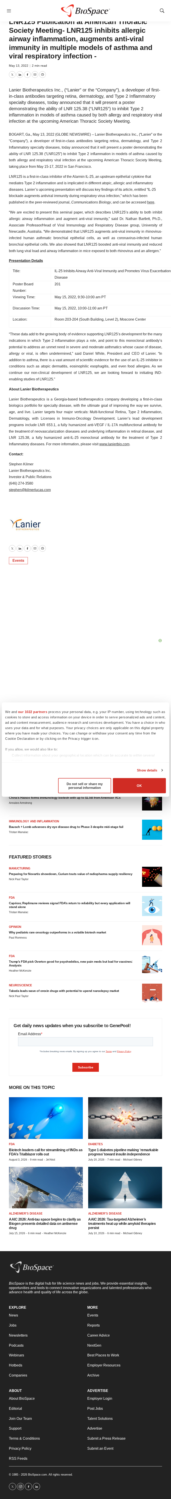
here (150, 202)
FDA (12, 897)
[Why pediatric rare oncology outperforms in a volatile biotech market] (152, 935)
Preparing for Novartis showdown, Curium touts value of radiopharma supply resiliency (70, 874)
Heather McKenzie (20, 970)
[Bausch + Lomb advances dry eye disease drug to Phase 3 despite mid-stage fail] (152, 830)
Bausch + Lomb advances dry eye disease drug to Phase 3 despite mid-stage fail (66, 827)
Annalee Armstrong (20, 802)
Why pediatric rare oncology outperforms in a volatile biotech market (57, 932)
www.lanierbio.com (114, 444)
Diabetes (95, 1144)
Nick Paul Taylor (18, 879)
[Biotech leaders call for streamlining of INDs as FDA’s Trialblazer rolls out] (46, 1118)
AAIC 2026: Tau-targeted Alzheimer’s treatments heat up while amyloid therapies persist (122, 1223)
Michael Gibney (132, 1159)
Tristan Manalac (18, 832)
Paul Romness (18, 937)
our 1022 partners (32, 711)
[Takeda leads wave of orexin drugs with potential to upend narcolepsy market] (152, 994)
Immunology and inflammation (34, 821)
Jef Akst (50, 1159)
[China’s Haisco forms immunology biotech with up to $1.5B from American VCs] (152, 800)
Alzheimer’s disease (26, 1213)
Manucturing (19, 868)
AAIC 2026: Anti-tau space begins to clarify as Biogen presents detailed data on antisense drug (45, 1223)
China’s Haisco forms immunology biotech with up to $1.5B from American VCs (64, 797)
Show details (147, 770)
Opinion (15, 927)
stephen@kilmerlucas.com (30, 490)
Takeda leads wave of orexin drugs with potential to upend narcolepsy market (64, 991)
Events (18, 560)
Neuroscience (20, 985)
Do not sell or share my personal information (85, 785)
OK (139, 786)
